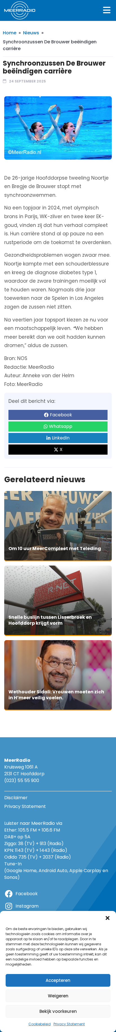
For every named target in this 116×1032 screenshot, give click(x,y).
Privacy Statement (69, 1024)
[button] (107, 918)
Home (9, 33)
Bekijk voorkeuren (58, 1011)
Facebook (61, 415)
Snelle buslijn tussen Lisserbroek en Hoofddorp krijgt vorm (50, 620)
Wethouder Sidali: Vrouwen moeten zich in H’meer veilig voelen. (56, 695)
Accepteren (58, 980)
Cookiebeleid (39, 1024)
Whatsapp (60, 426)
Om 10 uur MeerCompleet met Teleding (54, 548)
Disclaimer (16, 797)
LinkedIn (61, 438)
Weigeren (58, 996)
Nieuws (31, 33)
